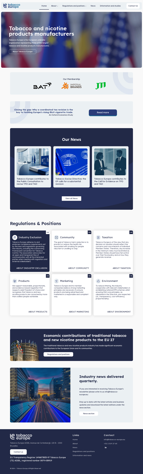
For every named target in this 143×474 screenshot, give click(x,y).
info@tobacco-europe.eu (114, 439)
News (93, 6)
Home (44, 6)
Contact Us (133, 6)
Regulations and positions (73, 6)
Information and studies (110, 6)
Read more (103, 112)
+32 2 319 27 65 (110, 443)
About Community (78, 268)
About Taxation (122, 268)
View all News (71, 198)
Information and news (82, 455)
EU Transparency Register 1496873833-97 (30, 457)
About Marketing (79, 311)
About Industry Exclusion (31, 268)
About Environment (119, 311)
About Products (37, 311)
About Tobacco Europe (23, 51)
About (75, 443)
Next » (20, 191)
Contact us (18, 452)
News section (88, 413)
